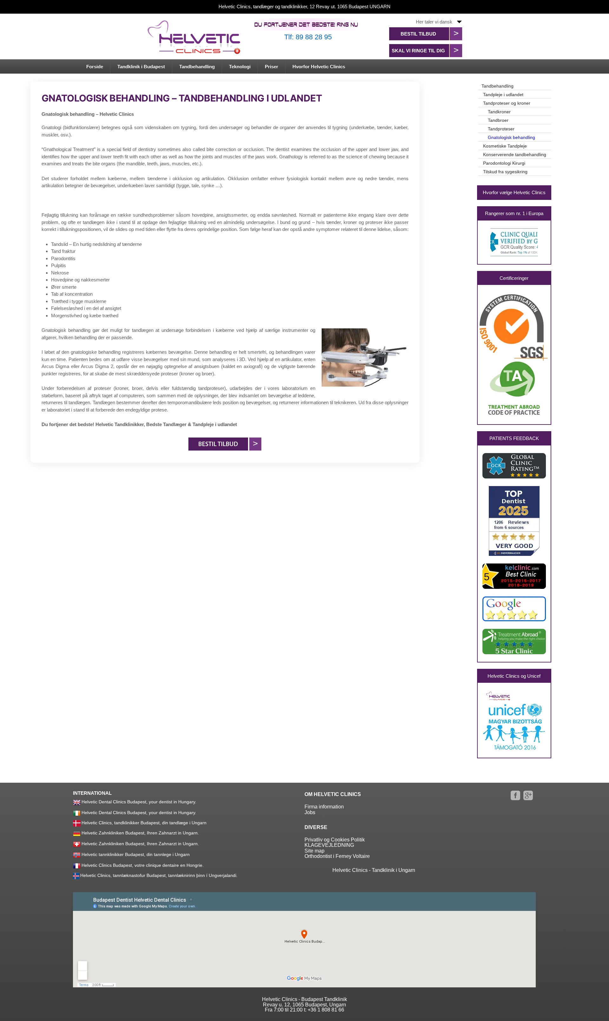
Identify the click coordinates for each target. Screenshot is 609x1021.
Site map (314, 850)
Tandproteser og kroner (506, 103)
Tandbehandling (197, 66)
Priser (271, 66)
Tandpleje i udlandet (503, 94)
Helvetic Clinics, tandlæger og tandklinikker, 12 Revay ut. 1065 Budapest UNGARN (304, 6)
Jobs (309, 812)
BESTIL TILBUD (418, 33)
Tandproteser (501, 128)
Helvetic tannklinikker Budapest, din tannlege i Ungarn (136, 854)
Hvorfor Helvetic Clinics (318, 66)
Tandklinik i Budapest (141, 66)
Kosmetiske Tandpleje (505, 145)
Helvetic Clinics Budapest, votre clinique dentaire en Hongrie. (143, 865)
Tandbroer (498, 120)
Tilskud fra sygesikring (505, 171)
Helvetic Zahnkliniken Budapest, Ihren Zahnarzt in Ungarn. (140, 832)
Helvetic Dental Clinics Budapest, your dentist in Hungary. (139, 801)
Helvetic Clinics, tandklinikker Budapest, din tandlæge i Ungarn (144, 822)
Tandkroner (499, 111)
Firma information (324, 806)
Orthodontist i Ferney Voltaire (337, 856)
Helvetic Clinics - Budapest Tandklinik (304, 999)
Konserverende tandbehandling (514, 154)
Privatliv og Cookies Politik (334, 839)
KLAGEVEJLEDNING (329, 845)
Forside (94, 66)
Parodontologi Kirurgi (504, 163)
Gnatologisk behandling (511, 137)
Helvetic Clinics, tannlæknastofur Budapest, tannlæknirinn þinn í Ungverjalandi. (159, 875)
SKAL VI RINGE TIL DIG (418, 50)
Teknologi (240, 66)
